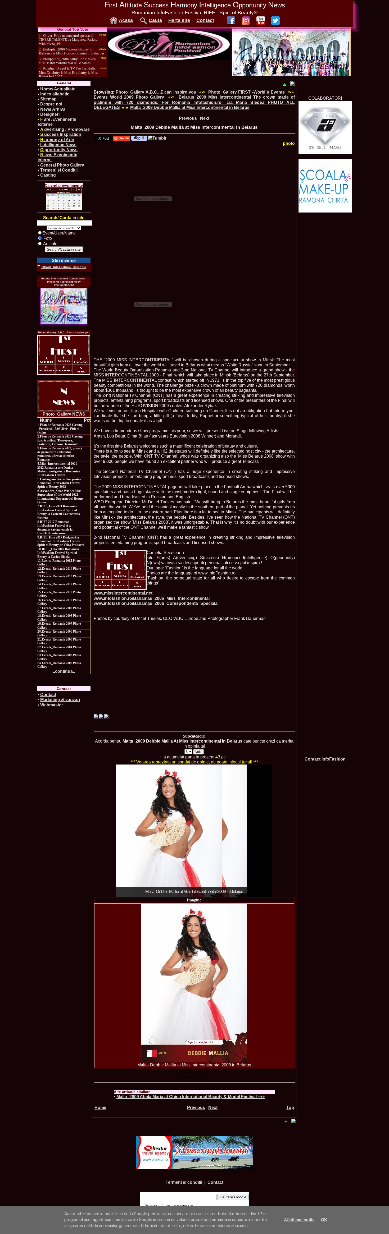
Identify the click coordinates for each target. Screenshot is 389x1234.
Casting (48, 175)
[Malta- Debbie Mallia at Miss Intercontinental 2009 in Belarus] (194, 983)
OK (324, 1220)
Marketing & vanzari (60, 699)
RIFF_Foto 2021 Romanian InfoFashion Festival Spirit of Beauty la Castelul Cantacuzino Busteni (58, 511)
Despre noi (51, 104)
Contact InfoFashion (325, 759)
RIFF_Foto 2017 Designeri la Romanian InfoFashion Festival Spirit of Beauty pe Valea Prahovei (60, 541)
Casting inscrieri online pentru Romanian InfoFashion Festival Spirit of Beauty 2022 (59, 483)
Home (100, 1107)
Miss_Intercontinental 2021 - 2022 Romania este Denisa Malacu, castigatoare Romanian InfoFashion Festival (58, 469)
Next (204, 118)
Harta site (179, 20)
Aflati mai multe (299, 1220)
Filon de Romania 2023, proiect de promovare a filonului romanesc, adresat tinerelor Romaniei (59, 454)
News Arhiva (52, 109)
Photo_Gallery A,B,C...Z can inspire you (63, 332)
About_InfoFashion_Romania (63, 267)
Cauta (155, 20)
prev (131, 829)
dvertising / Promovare (65, 129)
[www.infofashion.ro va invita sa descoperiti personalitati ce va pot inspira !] (120, 570)
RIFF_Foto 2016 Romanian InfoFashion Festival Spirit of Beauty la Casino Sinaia (58, 553)
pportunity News (59, 150)
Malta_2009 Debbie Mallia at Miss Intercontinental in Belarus (190, 107)
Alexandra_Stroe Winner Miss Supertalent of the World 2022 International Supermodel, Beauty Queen (60, 496)
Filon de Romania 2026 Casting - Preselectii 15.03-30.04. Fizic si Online (60, 428)
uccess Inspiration (60, 134)
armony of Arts (57, 139)
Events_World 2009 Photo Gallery (129, 97)
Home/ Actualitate (57, 89)
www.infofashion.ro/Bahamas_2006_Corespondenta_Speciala (156, 603)
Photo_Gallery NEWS (64, 414)
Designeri (50, 114)
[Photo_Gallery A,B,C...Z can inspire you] (63, 355)
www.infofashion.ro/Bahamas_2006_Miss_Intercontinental (152, 598)
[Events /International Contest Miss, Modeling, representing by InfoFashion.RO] (64, 306)
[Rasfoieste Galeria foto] (169, 58)
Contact (205, 20)
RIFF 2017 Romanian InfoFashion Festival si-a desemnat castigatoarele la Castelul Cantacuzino (55, 527)
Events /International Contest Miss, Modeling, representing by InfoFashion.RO (63, 281)
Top (290, 1107)
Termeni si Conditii (59, 170)
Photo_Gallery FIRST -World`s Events (246, 92)
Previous (188, 118)
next (257, 829)
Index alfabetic (54, 94)
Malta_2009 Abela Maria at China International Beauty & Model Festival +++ (190, 1096)
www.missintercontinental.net (123, 593)
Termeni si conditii (184, 1182)
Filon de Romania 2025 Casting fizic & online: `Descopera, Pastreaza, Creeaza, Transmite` (60, 440)
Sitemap (48, 99)
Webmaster (51, 705)
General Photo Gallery (62, 165)
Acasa (126, 20)
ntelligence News (58, 144)
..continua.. (64, 671)
